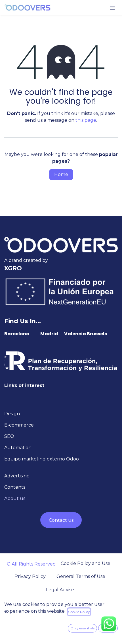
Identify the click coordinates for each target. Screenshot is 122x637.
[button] (82, 628)
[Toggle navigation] (112, 7)
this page (85, 120)
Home (61, 174)
